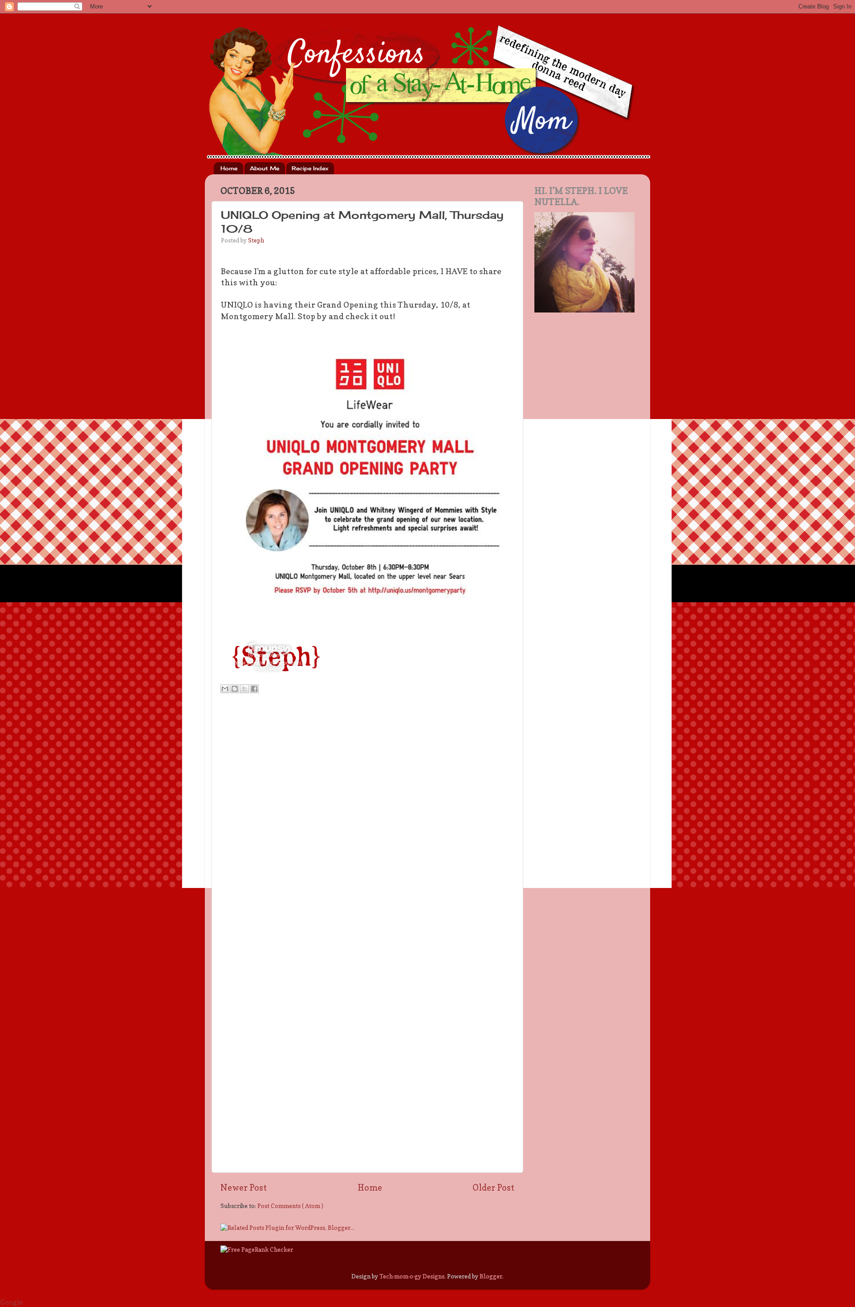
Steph (256, 240)
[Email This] (224, 688)
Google (11, 1302)
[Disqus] (367, 821)
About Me (264, 168)
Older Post (493, 1187)
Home (228, 168)
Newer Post (243, 1187)
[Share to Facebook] (254, 688)
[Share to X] (244, 688)
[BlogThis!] (234, 688)
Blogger (491, 1276)
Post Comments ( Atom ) (290, 1205)
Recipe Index (310, 168)
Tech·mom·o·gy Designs (411, 1276)
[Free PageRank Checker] (256, 1249)
